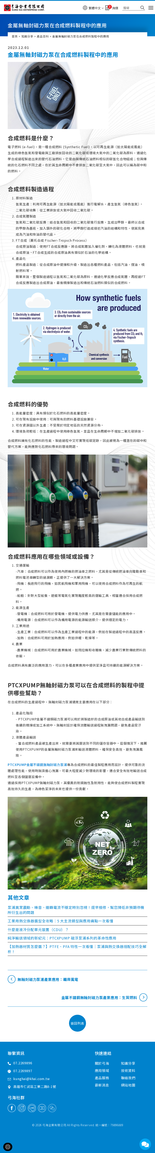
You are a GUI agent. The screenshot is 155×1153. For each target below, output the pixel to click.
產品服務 (102, 1077)
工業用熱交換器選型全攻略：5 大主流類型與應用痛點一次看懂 (60, 920)
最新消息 (102, 1084)
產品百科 (43, 36)
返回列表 (77, 1023)
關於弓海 (102, 1063)
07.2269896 (22, 1062)
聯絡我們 (128, 1077)
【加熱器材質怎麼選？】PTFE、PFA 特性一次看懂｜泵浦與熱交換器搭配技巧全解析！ (77, 949)
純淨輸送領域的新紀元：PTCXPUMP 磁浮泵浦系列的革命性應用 (62, 938)
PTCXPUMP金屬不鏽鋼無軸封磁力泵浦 (37, 764)
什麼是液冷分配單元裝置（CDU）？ (38, 929)
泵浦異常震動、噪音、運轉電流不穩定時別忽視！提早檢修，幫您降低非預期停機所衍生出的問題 (76, 910)
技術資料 (128, 1070)
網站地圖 (128, 1084)
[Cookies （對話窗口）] (7, 1147)
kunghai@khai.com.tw (31, 1078)
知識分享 (27, 36)
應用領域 (102, 1070)
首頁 (15, 36)
